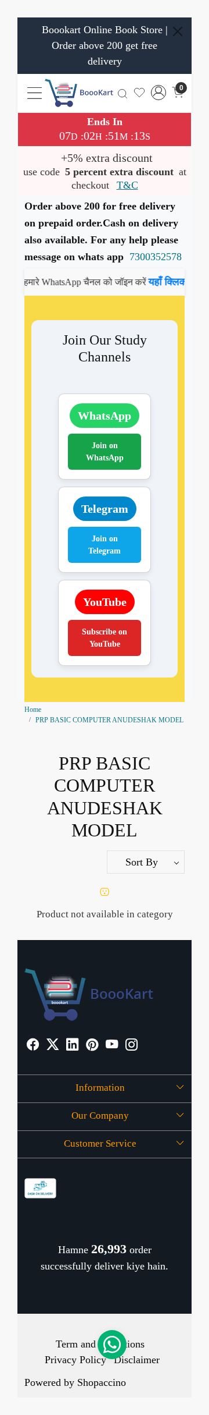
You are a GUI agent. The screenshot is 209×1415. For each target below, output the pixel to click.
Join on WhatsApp (105, 451)
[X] (52, 1046)
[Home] (79, 93)
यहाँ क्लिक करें (165, 282)
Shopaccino (101, 1382)
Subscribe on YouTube (104, 637)
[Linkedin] (72, 1046)
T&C (127, 185)
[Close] (178, 31)
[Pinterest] (92, 1046)
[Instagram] (131, 1046)
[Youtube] (111, 1046)
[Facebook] (32, 1046)
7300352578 (155, 257)
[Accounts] (158, 92)
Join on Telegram (104, 544)
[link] (122, 93)
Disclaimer (137, 1360)
